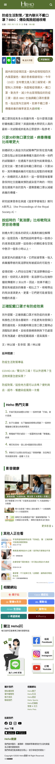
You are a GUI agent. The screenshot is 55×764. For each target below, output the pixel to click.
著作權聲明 (9, 694)
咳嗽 (37, 108)
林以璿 (32, 24)
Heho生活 (32, 694)
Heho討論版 (33, 703)
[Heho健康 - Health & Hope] (27, 4)
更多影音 (47, 526)
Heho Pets (32, 709)
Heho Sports (33, 700)
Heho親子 (32, 691)
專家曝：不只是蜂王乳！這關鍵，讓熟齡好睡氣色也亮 (32, 574)
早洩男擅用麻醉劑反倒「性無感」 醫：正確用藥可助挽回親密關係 (32, 540)
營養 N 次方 (32, 706)
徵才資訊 (8, 697)
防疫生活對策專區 (12, 362)
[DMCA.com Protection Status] (9, 759)
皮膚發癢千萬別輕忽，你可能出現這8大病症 (31, 562)
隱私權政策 (9, 691)
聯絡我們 (8, 700)
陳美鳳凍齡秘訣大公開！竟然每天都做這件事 (31, 551)
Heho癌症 (32, 697)
